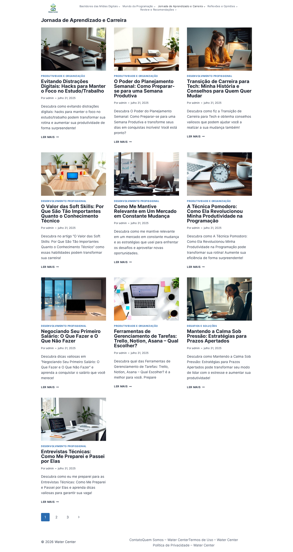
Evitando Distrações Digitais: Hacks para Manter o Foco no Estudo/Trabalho (73, 86)
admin (50, 98)
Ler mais (50, 137)
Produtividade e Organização (63, 75)
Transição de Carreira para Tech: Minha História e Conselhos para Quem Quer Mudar (219, 88)
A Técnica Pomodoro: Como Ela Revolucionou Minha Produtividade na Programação (215, 214)
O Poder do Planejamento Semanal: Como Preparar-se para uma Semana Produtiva (144, 88)
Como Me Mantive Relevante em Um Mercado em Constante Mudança (145, 211)
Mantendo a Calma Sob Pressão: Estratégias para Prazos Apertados (217, 336)
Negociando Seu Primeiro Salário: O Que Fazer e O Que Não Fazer (71, 336)
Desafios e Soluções (202, 325)
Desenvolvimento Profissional (209, 75)
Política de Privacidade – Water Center (183, 545)
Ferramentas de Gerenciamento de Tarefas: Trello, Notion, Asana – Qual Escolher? (146, 338)
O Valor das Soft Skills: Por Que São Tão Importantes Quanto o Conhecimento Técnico (72, 214)
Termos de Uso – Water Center (213, 540)
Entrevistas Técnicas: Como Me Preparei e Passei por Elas (73, 456)
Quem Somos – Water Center (165, 540)
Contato (135, 540)
